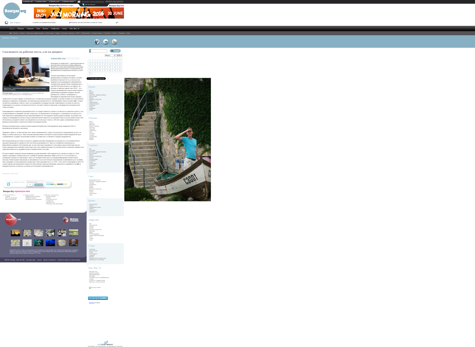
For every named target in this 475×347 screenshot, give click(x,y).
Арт (11, 33)
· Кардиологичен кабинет (32, 196)
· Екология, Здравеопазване (97, 95)
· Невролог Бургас (30, 198)
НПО (78, 33)
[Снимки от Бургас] (14, 225)
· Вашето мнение (93, 273)
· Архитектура (92, 204)
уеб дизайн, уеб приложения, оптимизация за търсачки (105, 346)
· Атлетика (91, 249)
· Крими (90, 98)
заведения (114, 46)
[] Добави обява (41, 1)
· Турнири (91, 255)
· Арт (90, 90)
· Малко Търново (93, 126)
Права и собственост (49, 260)
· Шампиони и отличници (96, 259)
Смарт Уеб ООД (20, 260)
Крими (58, 33)
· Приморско (92, 130)
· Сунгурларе (92, 136)
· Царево (91, 138)
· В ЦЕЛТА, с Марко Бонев (96, 280)
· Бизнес (91, 92)
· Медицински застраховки (33, 199)
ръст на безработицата (25, 94)
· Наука (90, 157)
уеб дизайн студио (30, 260)
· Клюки (90, 186)
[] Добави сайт (28, 1)
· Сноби (90, 238)
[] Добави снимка (68, 1)
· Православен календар (96, 235)
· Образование (93, 102)
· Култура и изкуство (94, 99)
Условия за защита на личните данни (69, 260)
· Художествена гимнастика (97, 258)
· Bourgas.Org (92, 271)
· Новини (48, 198)
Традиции (122, 33)
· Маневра (91, 231)
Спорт (64, 29)
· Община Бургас (93, 104)
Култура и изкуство (68, 33)
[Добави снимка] (71, 223)
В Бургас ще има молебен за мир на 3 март (65, 22)
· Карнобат (91, 124)
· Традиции (91, 108)
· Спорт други (92, 253)
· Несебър (91, 127)
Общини (20, 29)
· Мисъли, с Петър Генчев (96, 282)
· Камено (91, 123)
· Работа (91, 208)
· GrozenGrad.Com (51, 199)
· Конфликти (92, 184)
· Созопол (91, 133)
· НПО (90, 101)
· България (91, 150)
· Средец (91, 135)
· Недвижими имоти (94, 207)
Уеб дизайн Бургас (9, 195)
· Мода (90, 232)
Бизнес (45, 29)
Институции (50, 33)
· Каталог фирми (50, 196)
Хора (128, 33)
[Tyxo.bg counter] (95, 287)
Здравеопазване (29, 195)
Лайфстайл (55, 29)
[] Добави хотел (54, 1)
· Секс (90, 237)
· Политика (91, 105)
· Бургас (91, 93)
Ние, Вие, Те (74, 29)
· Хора (90, 109)
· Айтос (90, 121)
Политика (107, 33)
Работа (14, 37)
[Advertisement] (131, 115)
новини (97, 46)
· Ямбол (91, 139)
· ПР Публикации (93, 234)
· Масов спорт (92, 250)
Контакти (7, 264)
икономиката (17, 93)
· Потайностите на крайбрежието (98, 277)
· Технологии (92, 163)
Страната (30, 29)
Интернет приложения (52, 195)
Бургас (12, 29)
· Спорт (90, 107)
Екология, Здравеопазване (35, 33)
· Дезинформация (94, 274)
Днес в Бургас (15, 23)
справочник (105, 46)
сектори (33, 93)
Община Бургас (97, 33)
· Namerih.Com (49, 202)
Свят (38, 29)
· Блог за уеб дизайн (10, 198)
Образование (86, 33)
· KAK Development (10, 199)
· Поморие (91, 129)
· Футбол (91, 256)
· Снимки (7, 196)
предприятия (26, 93)
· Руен (90, 132)
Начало (39, 260)
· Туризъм (91, 211)
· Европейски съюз (94, 180)
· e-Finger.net (49, 201)
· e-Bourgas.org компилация (54, 203)
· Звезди (91, 183)
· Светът (91, 192)
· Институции (92, 96)
